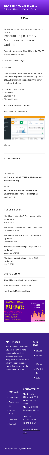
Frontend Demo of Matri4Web (17, 285)
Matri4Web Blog (20, 6)
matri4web (14, 159)
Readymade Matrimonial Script (17, 291)
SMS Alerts (14, 392)
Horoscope (14, 397)
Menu (25, 18)
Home (39, 350)
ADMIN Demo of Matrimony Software (21, 280)
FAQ (38, 377)
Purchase (13, 419)
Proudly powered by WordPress (17, 449)
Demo (39, 364)
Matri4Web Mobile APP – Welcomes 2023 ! (23, 227)
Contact (12, 424)
